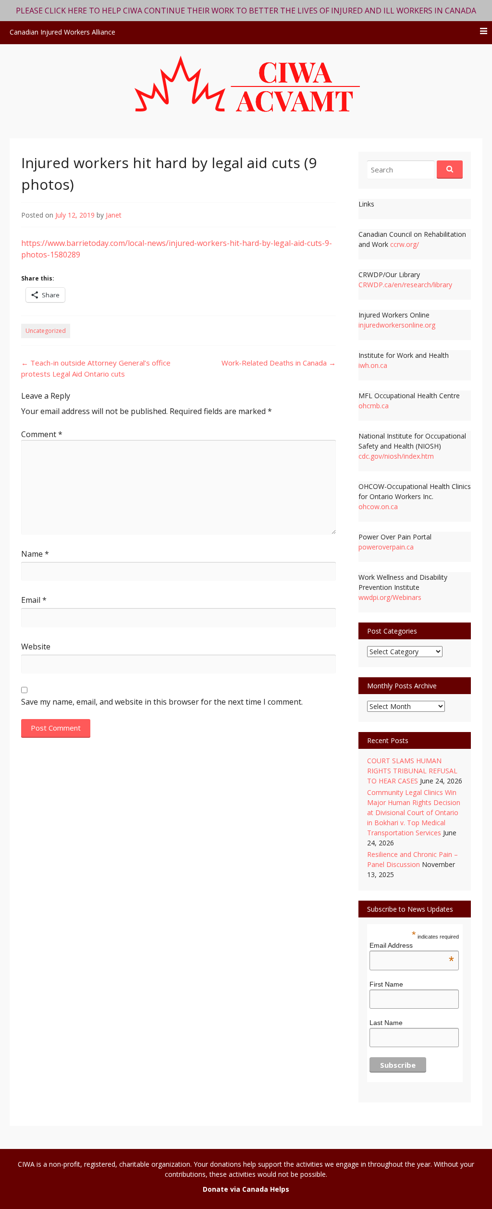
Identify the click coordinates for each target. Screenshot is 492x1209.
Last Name (386, 1022)
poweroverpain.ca (386, 546)
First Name (386, 984)
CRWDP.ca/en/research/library (405, 284)
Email (34, 600)
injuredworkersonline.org (396, 325)
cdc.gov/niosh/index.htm (396, 456)
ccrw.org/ (404, 244)
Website (35, 646)
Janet (114, 215)
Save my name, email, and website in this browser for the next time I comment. (162, 701)
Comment (41, 434)
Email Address (411, 945)
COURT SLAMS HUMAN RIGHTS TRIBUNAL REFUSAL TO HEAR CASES (412, 770)
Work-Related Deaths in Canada (278, 362)
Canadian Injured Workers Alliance (62, 32)
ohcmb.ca (373, 405)
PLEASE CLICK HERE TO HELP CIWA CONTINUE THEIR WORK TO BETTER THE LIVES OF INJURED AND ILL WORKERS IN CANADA (246, 10)
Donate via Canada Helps (246, 1189)
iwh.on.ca (372, 365)
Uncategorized (45, 331)
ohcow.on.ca (378, 506)
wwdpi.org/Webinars (389, 597)
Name (35, 554)
